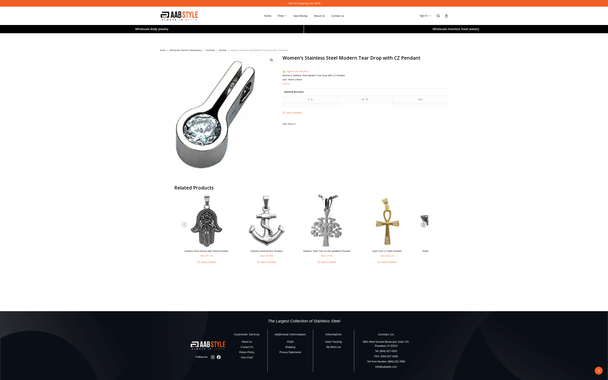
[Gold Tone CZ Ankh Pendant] (387, 221)
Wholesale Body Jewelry (151, 29)
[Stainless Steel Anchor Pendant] (266, 221)
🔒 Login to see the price (295, 71)
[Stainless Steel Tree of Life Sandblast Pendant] (327, 221)
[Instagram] (213, 357)
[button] (271, 60)
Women (223, 50)
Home (163, 50)
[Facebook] (219, 357)
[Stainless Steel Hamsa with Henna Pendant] (206, 221)
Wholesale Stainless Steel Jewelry (456, 29)
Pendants (210, 50)
